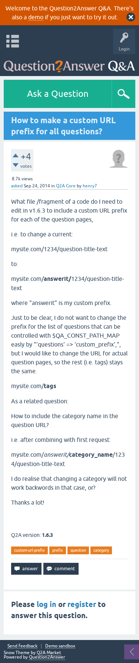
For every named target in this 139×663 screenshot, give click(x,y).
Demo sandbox (60, 646)
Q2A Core (66, 185)
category (101, 550)
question (78, 550)
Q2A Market (49, 652)
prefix (57, 550)
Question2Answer (47, 657)
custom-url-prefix (29, 550)
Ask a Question (58, 94)
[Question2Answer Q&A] (69, 63)
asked (17, 185)
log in (46, 604)
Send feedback (22, 646)
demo (35, 17)
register (81, 604)
